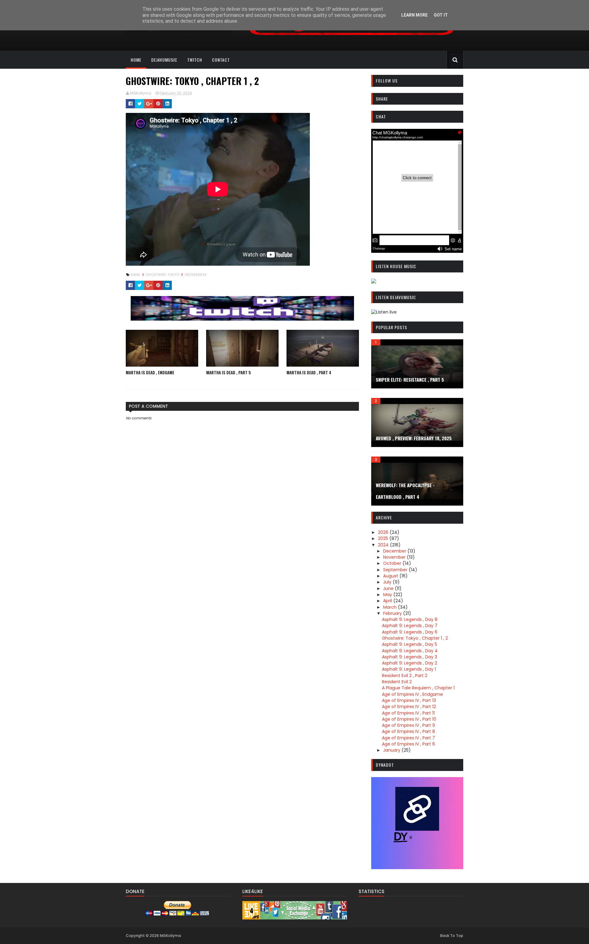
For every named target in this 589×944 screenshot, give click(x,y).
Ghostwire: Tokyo (163, 274)
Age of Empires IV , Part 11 (408, 713)
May (388, 594)
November (395, 557)
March (390, 607)
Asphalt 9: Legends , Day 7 (409, 625)
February (393, 613)
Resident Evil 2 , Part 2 (404, 675)
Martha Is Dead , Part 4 (309, 372)
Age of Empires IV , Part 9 (408, 725)
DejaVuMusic (164, 59)
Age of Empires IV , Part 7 (408, 738)
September (396, 570)
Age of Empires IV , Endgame (412, 694)
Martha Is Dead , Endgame (150, 372)
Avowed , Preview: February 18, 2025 (414, 438)
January (392, 750)
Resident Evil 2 (397, 682)
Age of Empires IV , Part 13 (409, 700)
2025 (383, 538)
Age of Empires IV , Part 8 (408, 731)
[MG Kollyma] (242, 319)
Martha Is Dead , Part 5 (228, 372)
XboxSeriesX (196, 274)
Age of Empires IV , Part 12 (409, 706)
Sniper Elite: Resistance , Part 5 (410, 379)
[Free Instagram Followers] (294, 918)
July (388, 582)
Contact (221, 59)
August (391, 576)
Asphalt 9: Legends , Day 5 (409, 644)
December (395, 551)
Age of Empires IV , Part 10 (409, 719)
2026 (384, 532)
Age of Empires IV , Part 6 (408, 744)
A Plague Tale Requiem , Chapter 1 (418, 688)
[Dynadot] (417, 868)
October (392, 563)
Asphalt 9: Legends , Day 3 (409, 657)
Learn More (414, 15)
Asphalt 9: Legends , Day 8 (409, 619)
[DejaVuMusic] (351, 37)
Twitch (194, 59)
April (388, 601)
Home (136, 59)
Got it (441, 15)
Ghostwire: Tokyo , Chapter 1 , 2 (415, 638)
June (389, 588)
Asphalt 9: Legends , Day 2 (409, 663)
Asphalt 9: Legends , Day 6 (409, 632)
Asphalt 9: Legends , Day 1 (409, 669)
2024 (384, 545)
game (135, 274)
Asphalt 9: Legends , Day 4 (410, 651)
